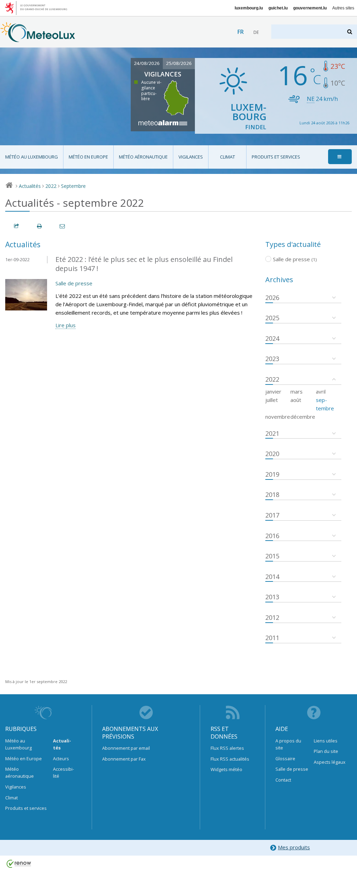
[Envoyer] (62, 226)
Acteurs (61, 758)
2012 (272, 617)
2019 (272, 474)
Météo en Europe (88, 157)
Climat (227, 157)
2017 (272, 515)
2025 (272, 318)
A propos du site (288, 744)
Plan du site (326, 751)
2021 (272, 433)
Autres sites (343, 8)
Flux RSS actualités (230, 759)
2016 (272, 536)
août (295, 399)
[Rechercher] (350, 31)
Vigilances (190, 157)
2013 (272, 597)
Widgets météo (226, 769)
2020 (272, 453)
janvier (273, 391)
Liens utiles (325, 741)
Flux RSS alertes (227, 748)
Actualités (30, 186)
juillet (271, 399)
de (256, 32)
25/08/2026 (179, 63)
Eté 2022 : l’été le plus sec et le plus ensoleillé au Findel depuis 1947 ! (144, 264)
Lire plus (65, 325)
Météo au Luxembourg (31, 157)
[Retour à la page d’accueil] (38, 39)
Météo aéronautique (143, 157)
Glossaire (285, 758)
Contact (283, 780)
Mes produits (294, 847)
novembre (277, 416)
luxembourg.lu (249, 8)
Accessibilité (63, 772)
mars (296, 391)
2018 (272, 494)
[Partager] (16, 226)
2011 (272, 637)
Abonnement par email (126, 748)
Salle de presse (73, 283)
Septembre (73, 186)
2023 (272, 358)
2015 (272, 556)
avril (321, 391)
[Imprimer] (39, 226)
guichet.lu (278, 8)
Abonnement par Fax (124, 759)
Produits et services (276, 157)
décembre (302, 416)
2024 (272, 338)
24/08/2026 (147, 63)
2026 (272, 297)
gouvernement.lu (310, 8)
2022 (50, 186)
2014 (272, 576)
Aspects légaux (329, 762)
